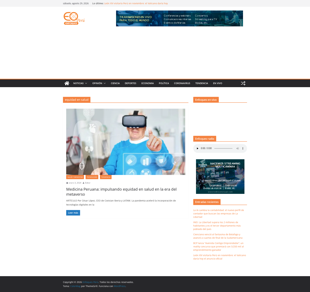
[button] (85, 83)
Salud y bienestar (75, 177)
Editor (87, 182)
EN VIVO (217, 83)
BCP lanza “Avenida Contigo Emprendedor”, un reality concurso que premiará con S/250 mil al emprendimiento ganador (135, 5)
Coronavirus (182, 83)
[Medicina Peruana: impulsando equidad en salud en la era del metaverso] (125, 142)
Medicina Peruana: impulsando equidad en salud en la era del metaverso (121, 191)
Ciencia (115, 83)
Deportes (130, 83)
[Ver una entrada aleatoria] (243, 83)
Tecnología (92, 177)
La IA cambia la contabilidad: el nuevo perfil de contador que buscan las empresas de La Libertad (218, 213)
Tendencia (201, 83)
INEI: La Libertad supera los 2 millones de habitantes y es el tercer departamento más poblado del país (217, 226)
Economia (147, 83)
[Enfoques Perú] (67, 83)
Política (164, 83)
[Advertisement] (155, 54)
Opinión (97, 83)
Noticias (78, 83)
